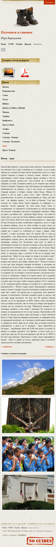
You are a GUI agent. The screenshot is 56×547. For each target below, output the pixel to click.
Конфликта (7, 120)
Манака (5, 112)
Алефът (5, 129)
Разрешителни (8, 91)
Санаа (5, 95)
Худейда (5, 116)
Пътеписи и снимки (16, 32)
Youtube (19, 44)
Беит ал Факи (8, 124)
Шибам (5, 103)
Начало (5, 87)
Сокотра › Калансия (11, 141)
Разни (3, 44)
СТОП (11, 44)
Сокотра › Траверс (10, 137)
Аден (4, 146)
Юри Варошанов (11, 38)
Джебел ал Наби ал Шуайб (13, 108)
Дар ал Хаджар (8, 150)
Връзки (28, 44)
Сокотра (6, 133)
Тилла (5, 99)
